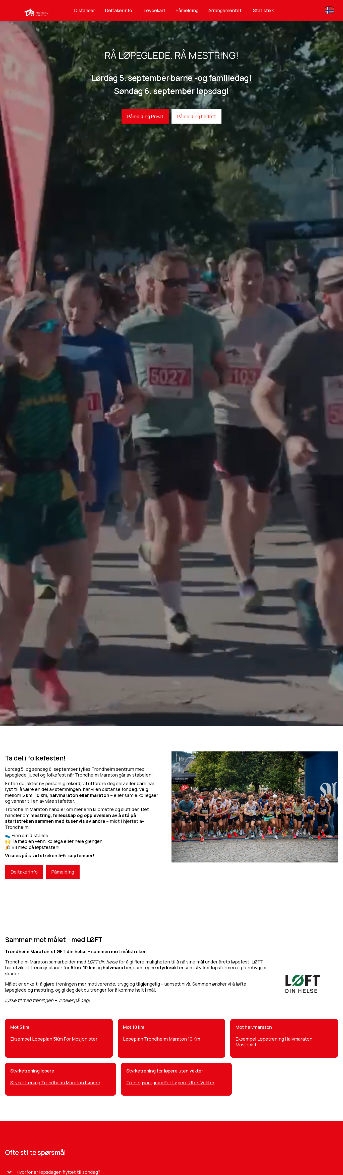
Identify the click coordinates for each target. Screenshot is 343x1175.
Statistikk (263, 10)
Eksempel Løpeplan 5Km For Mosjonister (53, 1039)
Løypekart (154, 10)
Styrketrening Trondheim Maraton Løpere (55, 1083)
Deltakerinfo (118, 10)
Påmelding (187, 10)
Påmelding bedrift (196, 116)
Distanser (84, 10)
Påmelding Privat (145, 116)
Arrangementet (225, 10)
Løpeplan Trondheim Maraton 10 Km (161, 1039)
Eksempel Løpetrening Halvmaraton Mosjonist (274, 1042)
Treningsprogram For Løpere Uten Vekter (170, 1083)
